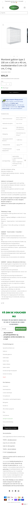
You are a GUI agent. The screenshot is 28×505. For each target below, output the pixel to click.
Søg (4, 425)
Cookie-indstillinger (7, 392)
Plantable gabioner (7, 354)
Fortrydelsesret (6, 396)
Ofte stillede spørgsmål (8, 409)
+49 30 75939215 (11, 449)
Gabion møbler (6, 367)
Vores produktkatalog (8, 421)
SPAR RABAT (21, 328)
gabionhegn (6, 469)
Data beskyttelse (7, 389)
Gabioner (5, 351)
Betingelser (5, 402)
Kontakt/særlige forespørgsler (10, 370)
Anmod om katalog (7, 373)
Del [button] (3, 303)
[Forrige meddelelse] (2, 2)
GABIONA (12, 502)
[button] (2, 7)
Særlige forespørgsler (8, 418)
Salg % (4, 377)
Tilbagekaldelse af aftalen (10, 428)
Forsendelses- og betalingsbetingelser (12, 399)
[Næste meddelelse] (25, 2)
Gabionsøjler (6, 357)
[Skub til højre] (17, 56)
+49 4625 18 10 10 (11, 440)
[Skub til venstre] (10, 56)
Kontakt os (5, 405)
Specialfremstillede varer (9, 348)
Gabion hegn (6, 361)
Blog (4, 412)
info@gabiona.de (11, 452)
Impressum (5, 386)
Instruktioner (6, 415)
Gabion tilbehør (6, 364)
